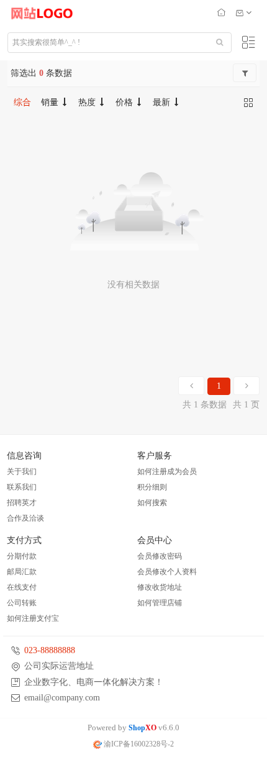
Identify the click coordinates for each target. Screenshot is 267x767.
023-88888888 (49, 650)
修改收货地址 (159, 587)
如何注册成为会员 (167, 471)
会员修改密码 (159, 556)
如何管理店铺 (159, 602)
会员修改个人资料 (167, 571)
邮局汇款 (22, 571)
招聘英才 (22, 502)
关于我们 (22, 471)
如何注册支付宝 (33, 618)
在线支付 (22, 587)
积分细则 (152, 487)
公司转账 (22, 602)
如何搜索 (152, 502)
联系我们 (22, 487)
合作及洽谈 (25, 518)
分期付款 (22, 556)
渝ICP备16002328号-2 (138, 744)
